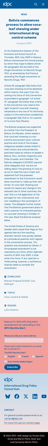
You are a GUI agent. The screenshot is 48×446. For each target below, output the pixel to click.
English (11, 356)
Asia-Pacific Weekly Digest (20, 362)
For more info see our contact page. (22, 423)
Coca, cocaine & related (16, 297)
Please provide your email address (20, 336)
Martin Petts (24, 439)
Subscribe (12, 367)
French (25, 356)
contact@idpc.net (13, 418)
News (24, 14)
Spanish (39, 356)
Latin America (11, 310)
